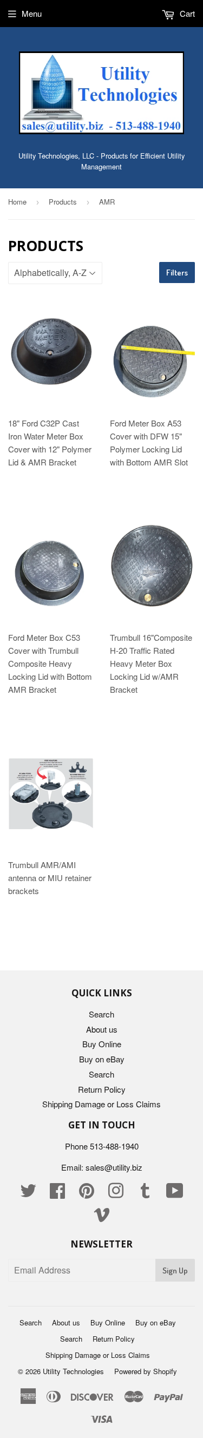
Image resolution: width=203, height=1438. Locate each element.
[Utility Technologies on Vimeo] (102, 1217)
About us (101, 1029)
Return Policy (102, 1089)
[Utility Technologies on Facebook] (57, 1193)
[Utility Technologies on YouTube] (175, 1193)
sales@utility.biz (114, 1167)
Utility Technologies (73, 1371)
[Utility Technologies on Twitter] (28, 1193)
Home (17, 201)
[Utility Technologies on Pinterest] (86, 1193)
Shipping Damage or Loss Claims (101, 1103)
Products (63, 201)
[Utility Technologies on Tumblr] (145, 1193)
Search (101, 1014)
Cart (186, 13)
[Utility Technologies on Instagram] (116, 1193)
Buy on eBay (102, 1059)
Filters (177, 272)
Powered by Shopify (145, 1371)
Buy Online (101, 1043)
